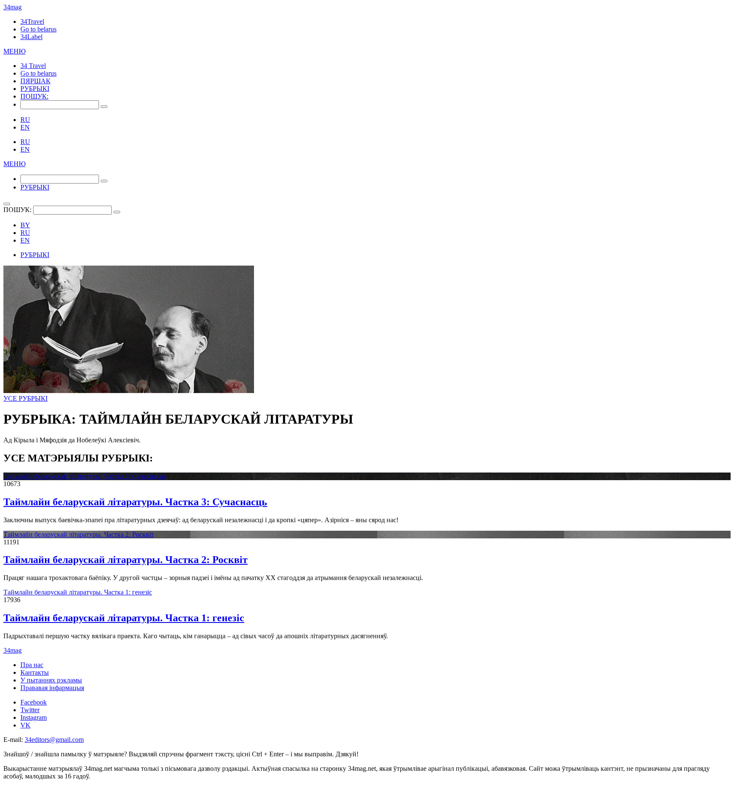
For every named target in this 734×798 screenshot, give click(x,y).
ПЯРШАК (35, 81)
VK (25, 725)
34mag (12, 7)
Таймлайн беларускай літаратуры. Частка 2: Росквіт (78, 534)
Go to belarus (38, 29)
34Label (31, 36)
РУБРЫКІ (34, 88)
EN (25, 127)
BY (25, 225)
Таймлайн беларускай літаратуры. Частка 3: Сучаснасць (84, 476)
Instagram (33, 717)
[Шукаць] (104, 106)
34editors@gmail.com (54, 739)
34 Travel (33, 65)
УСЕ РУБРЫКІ (25, 398)
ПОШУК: (34, 96)
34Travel (32, 21)
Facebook (33, 702)
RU (25, 119)
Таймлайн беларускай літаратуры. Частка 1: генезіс (77, 592)
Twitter (30, 709)
